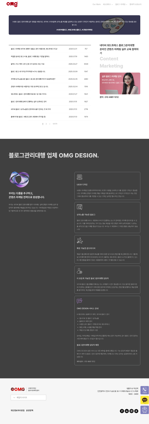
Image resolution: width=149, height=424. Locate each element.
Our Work (97, 4)
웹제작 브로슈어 (135, 4)
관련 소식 (108, 88)
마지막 (55, 124)
